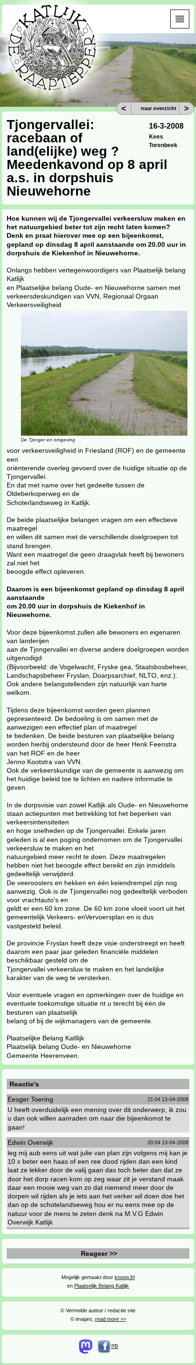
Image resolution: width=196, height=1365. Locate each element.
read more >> (110, 1319)
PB (114, 1346)
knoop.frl (125, 1277)
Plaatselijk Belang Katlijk (101, 1286)
